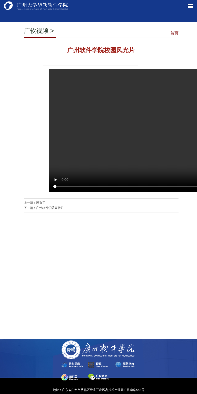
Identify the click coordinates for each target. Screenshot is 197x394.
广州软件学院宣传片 (50, 208)
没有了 (40, 203)
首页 (174, 33)
